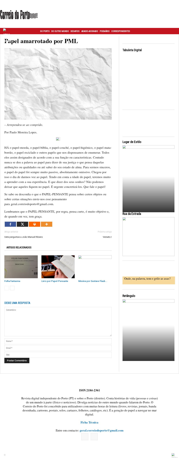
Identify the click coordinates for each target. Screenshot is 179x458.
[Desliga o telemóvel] (148, 177)
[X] (22, 224)
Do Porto (45, 31)
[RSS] (94, 436)
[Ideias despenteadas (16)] (148, 331)
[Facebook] (10, 224)
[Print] (34, 224)
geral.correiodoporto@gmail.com (101, 430)
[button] (172, 31)
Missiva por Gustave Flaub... (92, 281)
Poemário (105, 31)
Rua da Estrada (132, 213)
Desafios (75, 31)
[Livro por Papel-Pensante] (58, 266)
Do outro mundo (60, 31)
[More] (46, 224)
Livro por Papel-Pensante (54, 281)
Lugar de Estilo (132, 141)
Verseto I (107, 237)
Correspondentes (120, 31)
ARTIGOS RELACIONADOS (18, 247)
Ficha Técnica (89, 422)
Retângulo (129, 295)
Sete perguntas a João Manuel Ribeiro (23, 237)
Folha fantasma (12, 281)
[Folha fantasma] (21, 266)
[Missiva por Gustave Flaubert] (95, 266)
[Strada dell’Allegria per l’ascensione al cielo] (148, 236)
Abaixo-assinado (89, 31)
